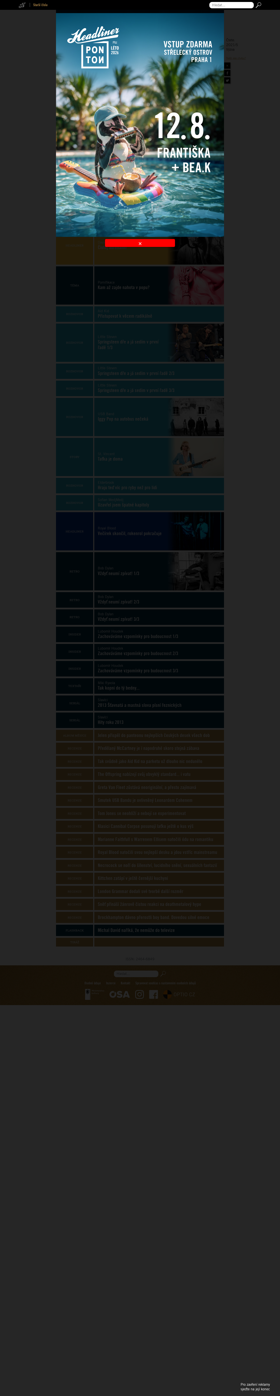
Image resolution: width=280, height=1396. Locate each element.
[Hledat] (257, 5)
